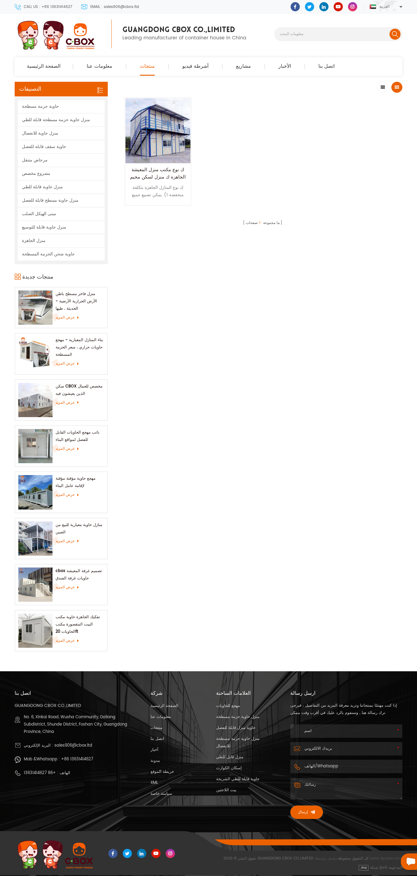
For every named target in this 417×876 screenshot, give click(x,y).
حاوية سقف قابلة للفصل (44, 146)
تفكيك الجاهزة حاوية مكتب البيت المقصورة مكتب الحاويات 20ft (78, 624)
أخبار (154, 750)
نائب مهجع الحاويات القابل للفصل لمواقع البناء (78, 436)
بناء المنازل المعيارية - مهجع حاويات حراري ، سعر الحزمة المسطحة (79, 347)
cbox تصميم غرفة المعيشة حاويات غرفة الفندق (79, 575)
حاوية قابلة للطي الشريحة (237, 779)
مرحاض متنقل (35, 160)
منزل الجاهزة (33, 240)
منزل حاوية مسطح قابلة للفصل (50, 200)
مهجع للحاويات (228, 706)
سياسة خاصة (161, 794)
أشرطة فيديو (195, 66)
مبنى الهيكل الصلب (39, 213)
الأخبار (284, 66)
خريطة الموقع (162, 772)
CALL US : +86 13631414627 (48, 7)
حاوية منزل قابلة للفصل (236, 728)
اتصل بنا (326, 66)
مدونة (155, 761)
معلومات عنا (99, 66)
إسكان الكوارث (229, 768)
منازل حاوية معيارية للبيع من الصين (79, 528)
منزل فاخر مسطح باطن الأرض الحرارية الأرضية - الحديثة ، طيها (76, 301)
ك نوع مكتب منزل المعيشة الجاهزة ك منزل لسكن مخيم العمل (158, 177)
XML (154, 783)
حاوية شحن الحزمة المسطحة (48, 254)
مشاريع (243, 66)
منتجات (147, 66)
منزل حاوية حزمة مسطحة (237, 717)
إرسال (303, 812)
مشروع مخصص (36, 173)
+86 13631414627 (77, 759)
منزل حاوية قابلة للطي (42, 186)
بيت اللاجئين (226, 790)
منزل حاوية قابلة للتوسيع (44, 227)
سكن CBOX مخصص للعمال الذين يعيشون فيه (79, 390)
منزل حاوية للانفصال (40, 133)
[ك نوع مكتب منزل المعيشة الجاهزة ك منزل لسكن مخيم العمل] (157, 130)
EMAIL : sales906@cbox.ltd (114, 7)
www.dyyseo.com (386, 858)
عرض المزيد (65, 317)
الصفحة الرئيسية (43, 66)
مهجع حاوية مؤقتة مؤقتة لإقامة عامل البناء (76, 482)
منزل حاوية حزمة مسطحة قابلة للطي (56, 119)
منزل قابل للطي (229, 757)
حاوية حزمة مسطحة (40, 106)
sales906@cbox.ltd (73, 745)
